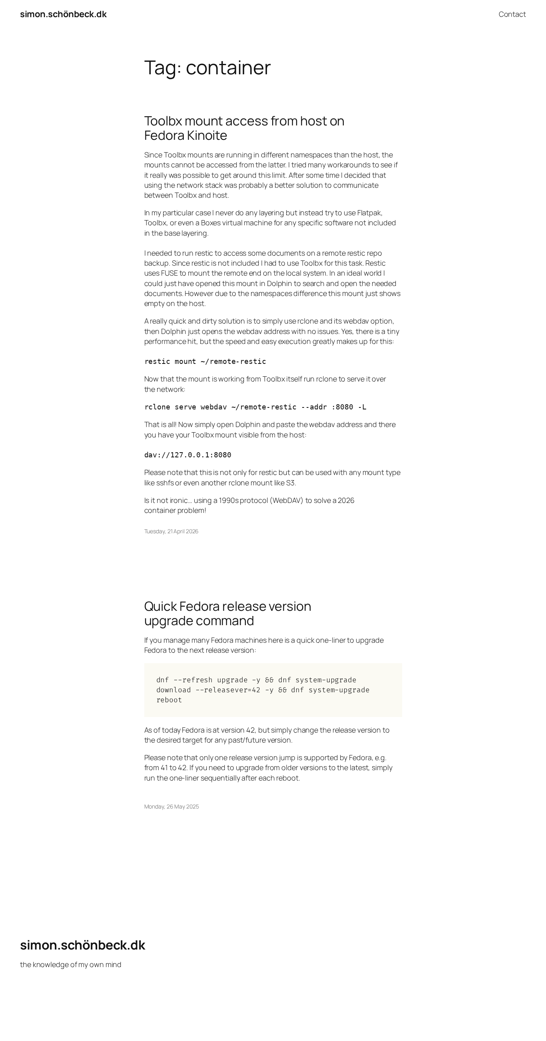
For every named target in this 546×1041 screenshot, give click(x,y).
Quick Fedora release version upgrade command (227, 613)
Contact (512, 14)
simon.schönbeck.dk (63, 14)
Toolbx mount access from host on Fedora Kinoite (244, 127)
